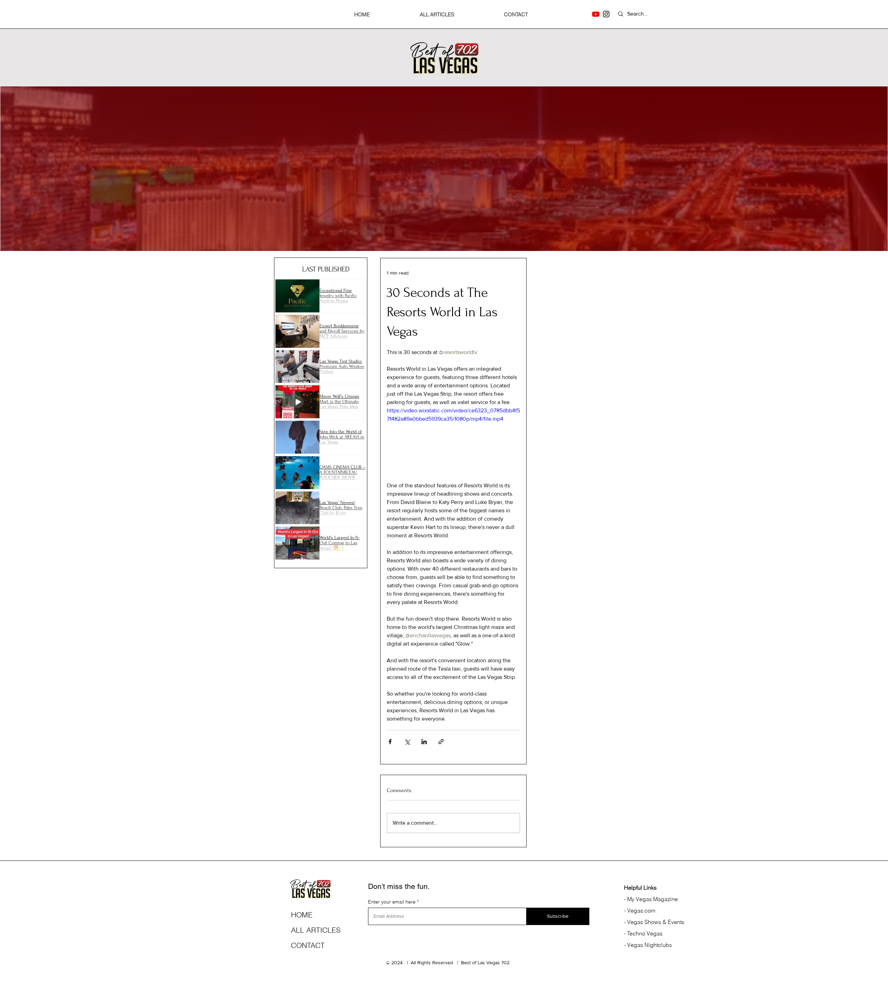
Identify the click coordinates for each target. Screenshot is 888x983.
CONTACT (308, 945)
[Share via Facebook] (390, 741)
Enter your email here (392, 901)
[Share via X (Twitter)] (407, 741)
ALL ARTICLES (316, 929)
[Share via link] (441, 741)
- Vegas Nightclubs (648, 944)
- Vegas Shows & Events (654, 921)
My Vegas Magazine (652, 899)
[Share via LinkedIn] (424, 741)
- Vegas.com (639, 910)
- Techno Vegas (643, 933)
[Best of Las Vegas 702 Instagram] (606, 14)
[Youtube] (595, 14)
